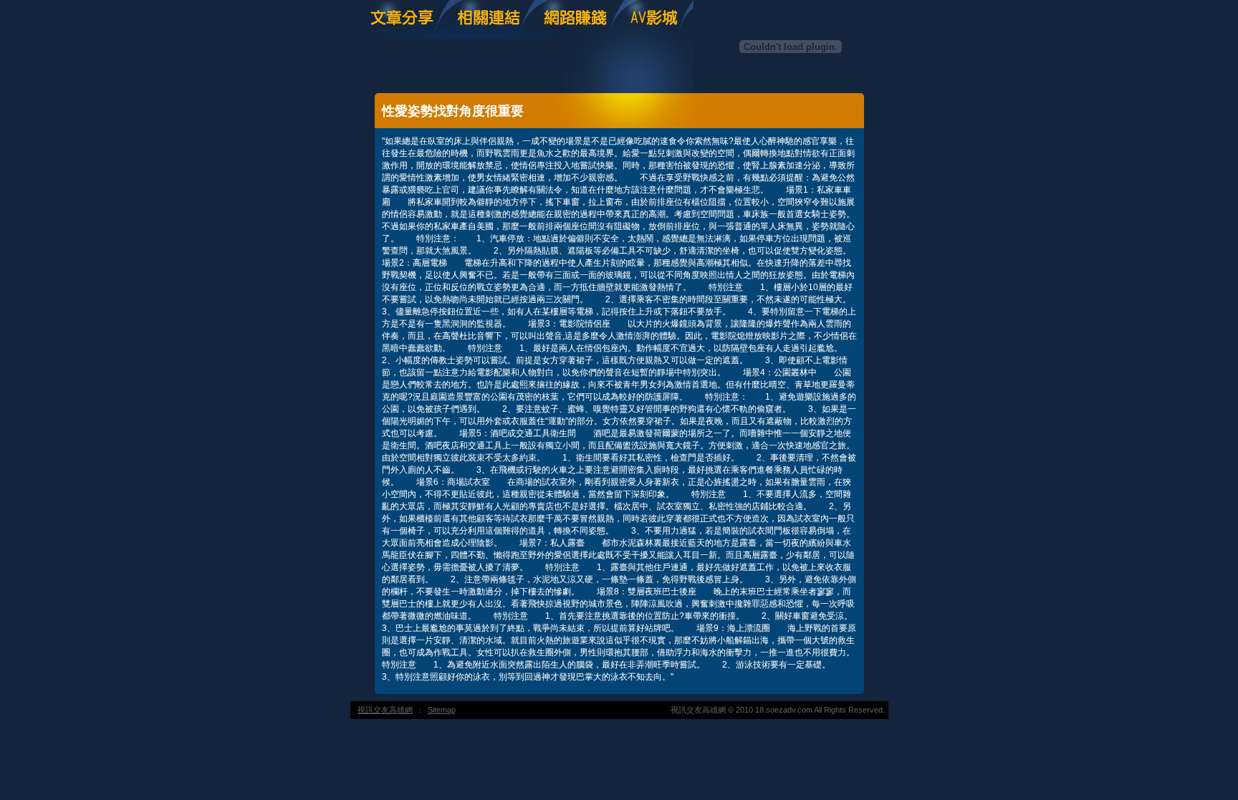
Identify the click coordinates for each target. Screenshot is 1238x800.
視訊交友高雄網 (385, 709)
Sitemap (442, 709)
